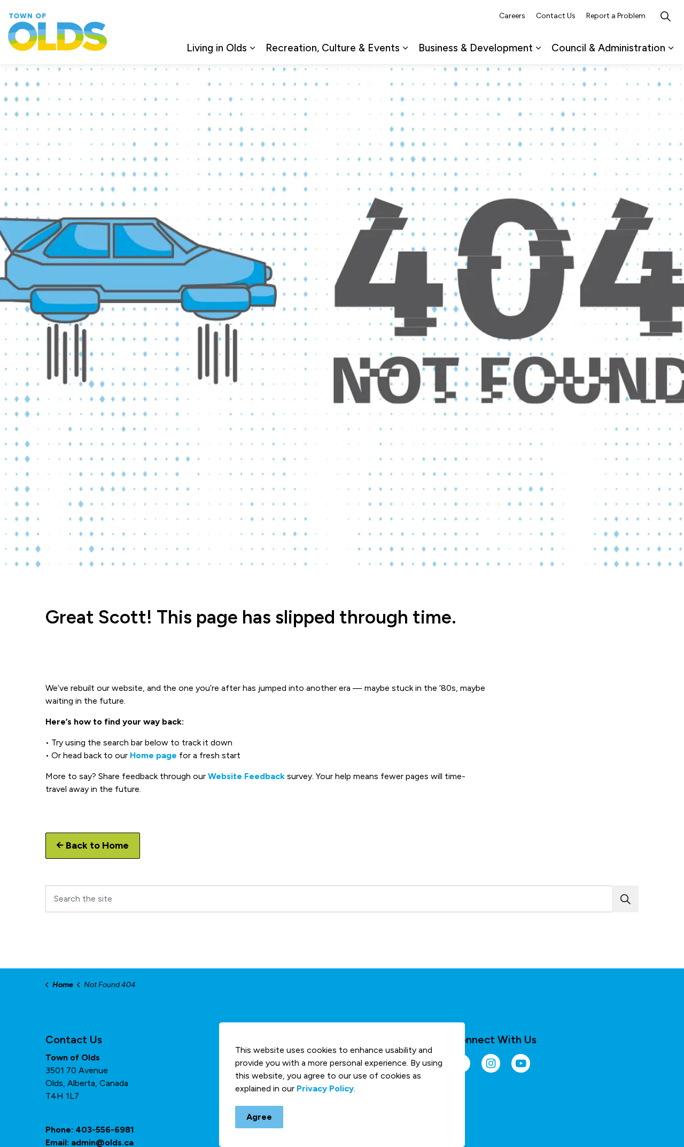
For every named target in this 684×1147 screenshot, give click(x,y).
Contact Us (556, 15)
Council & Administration (608, 48)
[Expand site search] (665, 16)
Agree (259, 1117)
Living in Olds (216, 48)
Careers (512, 15)
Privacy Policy (325, 1088)
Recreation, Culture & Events (333, 48)
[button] (625, 899)
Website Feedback (246, 776)
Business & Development (475, 48)
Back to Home (97, 845)
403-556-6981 (104, 1130)
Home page (153, 755)
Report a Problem (616, 15)
